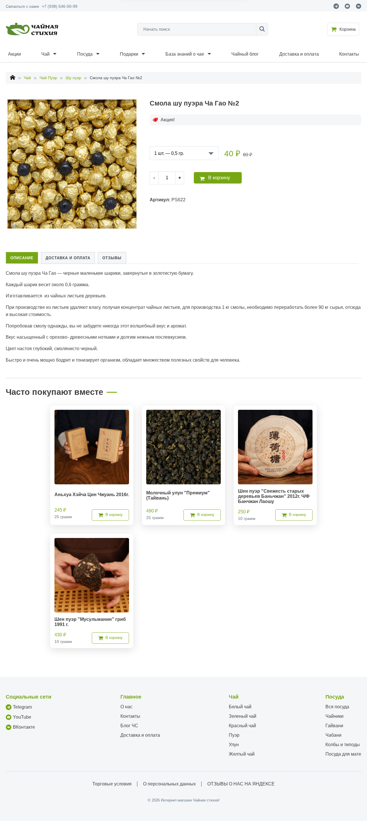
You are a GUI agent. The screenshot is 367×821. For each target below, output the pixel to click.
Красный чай (242, 725)
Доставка (68, 258)
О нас (126, 706)
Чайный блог (245, 54)
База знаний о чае (184, 54)
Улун (234, 744)
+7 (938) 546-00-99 (59, 6)
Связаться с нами (22, 6)
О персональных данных (169, 783)
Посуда (85, 54)
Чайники (334, 716)
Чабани (333, 735)
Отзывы (112, 258)
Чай (45, 54)
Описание (22, 258)
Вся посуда (337, 706)
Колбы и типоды (342, 744)
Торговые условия (112, 783)
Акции (14, 54)
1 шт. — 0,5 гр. (169, 153)
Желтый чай (242, 754)
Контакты (349, 54)
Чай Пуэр (48, 77)
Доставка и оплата (299, 54)
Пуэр (234, 735)
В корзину (219, 177)
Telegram (22, 707)
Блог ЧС (129, 725)
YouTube (22, 717)
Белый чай (240, 706)
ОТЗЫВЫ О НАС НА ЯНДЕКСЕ (241, 783)
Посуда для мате (343, 754)
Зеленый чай (242, 716)
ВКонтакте (24, 727)
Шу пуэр (73, 77)
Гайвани (334, 725)
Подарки (129, 54)
